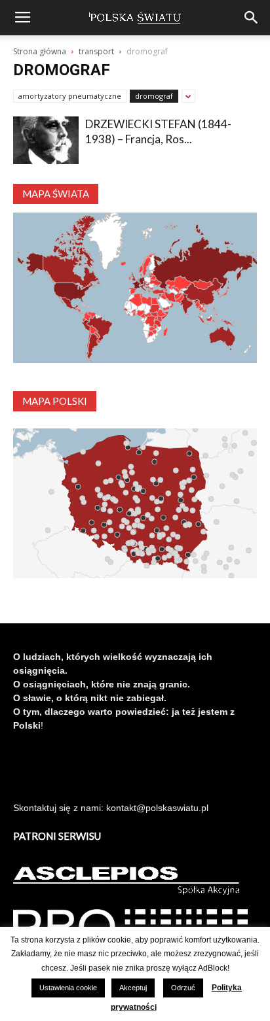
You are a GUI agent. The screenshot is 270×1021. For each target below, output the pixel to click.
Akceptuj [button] (133, 988)
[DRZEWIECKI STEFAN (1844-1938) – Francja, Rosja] (46, 140)
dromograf (154, 96)
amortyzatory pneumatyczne (69, 96)
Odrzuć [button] (183, 988)
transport (96, 51)
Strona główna (39, 51)
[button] (251, 17)
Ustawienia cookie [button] (68, 988)
